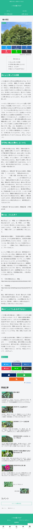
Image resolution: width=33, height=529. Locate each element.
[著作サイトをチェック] (9, 375)
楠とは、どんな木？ (14, 66)
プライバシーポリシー (24, 520)
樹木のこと (5, 357)
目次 (14, 59)
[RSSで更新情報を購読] (16, 379)
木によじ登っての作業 (15, 62)
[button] (27, 51)
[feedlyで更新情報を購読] (24, 375)
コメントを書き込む (16, 503)
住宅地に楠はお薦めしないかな (17, 64)
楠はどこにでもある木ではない (17, 69)
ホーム (9, 520)
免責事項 (16, 522)
